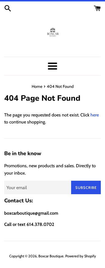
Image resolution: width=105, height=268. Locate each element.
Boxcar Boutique (51, 256)
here (94, 115)
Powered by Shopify (80, 256)
